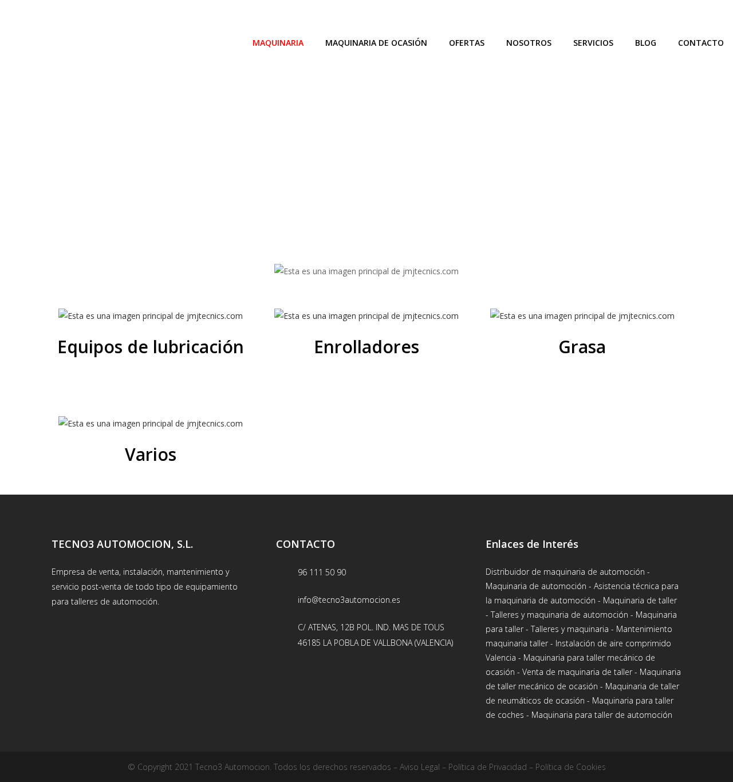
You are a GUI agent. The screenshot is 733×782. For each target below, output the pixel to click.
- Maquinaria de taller (636, 600)
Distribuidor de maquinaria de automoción (565, 571)
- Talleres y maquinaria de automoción (557, 614)
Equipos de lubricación (150, 346)
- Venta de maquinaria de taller (573, 671)
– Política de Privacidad (483, 766)
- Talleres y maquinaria (566, 628)
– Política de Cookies (566, 766)
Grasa (582, 346)
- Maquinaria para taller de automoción (598, 714)
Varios (150, 454)
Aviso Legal (420, 766)
